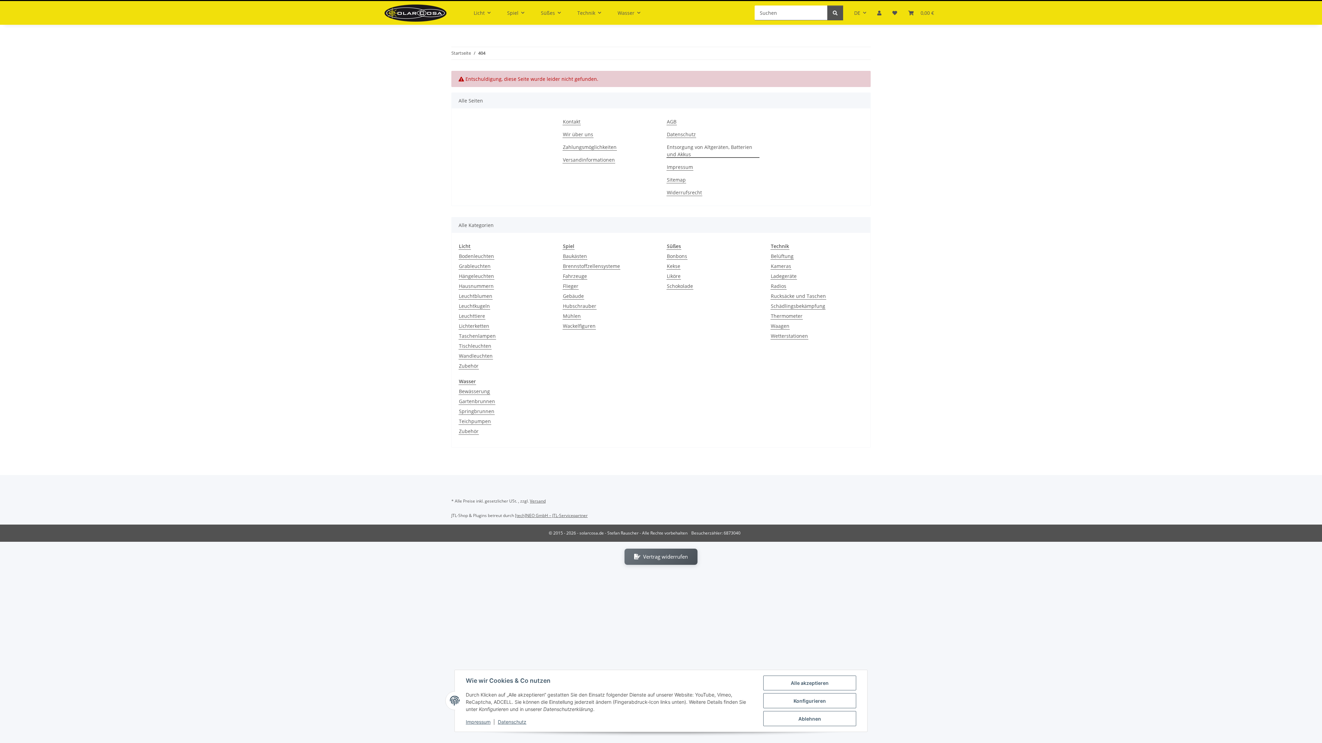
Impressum (478, 722)
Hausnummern (476, 286)
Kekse (673, 266)
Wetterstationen (789, 336)
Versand (538, 501)
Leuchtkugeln (474, 306)
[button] (879, 13)
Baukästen (575, 256)
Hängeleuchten (476, 276)
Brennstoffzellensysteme (591, 266)
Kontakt (571, 121)
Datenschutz (512, 722)
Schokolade (680, 286)
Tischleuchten (475, 346)
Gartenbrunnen (477, 401)
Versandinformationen (589, 160)
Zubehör (469, 366)
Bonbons (677, 256)
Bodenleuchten (476, 256)
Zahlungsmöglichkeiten (590, 147)
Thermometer (786, 316)
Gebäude (573, 296)
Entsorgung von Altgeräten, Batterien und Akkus (709, 151)
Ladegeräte (784, 276)
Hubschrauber (579, 306)
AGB (671, 121)
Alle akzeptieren (810, 683)
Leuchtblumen (475, 296)
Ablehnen (809, 719)
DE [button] (857, 13)
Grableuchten (475, 266)
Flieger (570, 286)
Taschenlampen (477, 336)
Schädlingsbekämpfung (798, 306)
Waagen (780, 326)
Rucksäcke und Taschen (798, 296)
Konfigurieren (810, 701)
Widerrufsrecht (684, 192)
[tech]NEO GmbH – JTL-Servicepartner (551, 515)
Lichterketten (474, 326)
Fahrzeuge (575, 276)
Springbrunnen (476, 411)
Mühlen (572, 316)
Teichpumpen (475, 421)
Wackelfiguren (579, 326)
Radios (778, 286)
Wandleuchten (476, 356)
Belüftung (782, 256)
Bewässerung (474, 391)
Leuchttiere (472, 316)
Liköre (674, 276)
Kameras (781, 266)
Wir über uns (578, 134)
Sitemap (676, 179)
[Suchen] (835, 13)
